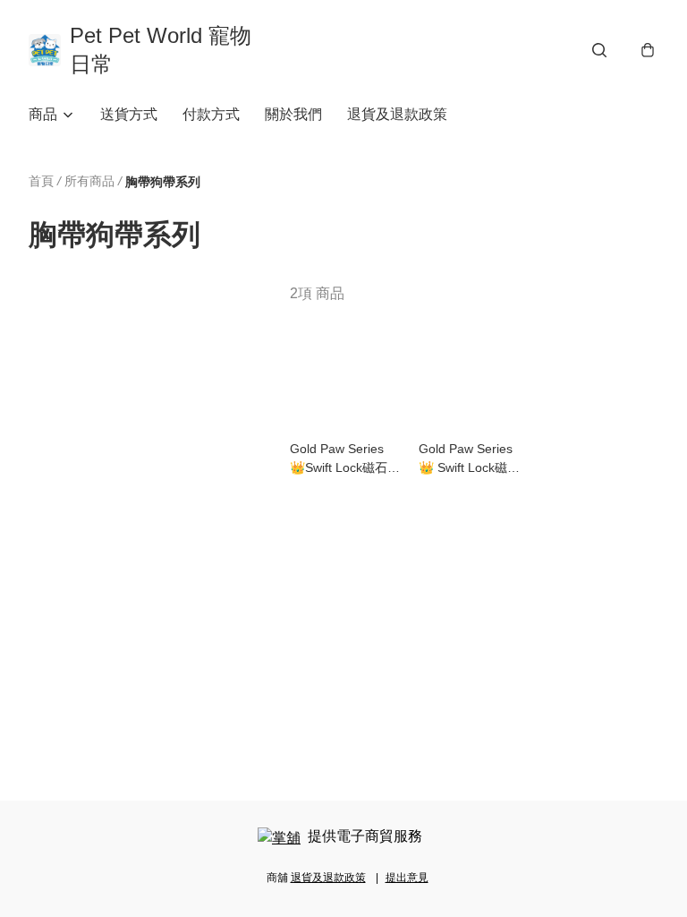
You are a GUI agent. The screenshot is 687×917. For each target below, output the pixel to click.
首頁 (41, 181)
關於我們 (293, 114)
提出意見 (407, 877)
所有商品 (89, 181)
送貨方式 (128, 114)
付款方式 (211, 114)
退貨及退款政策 (397, 114)
